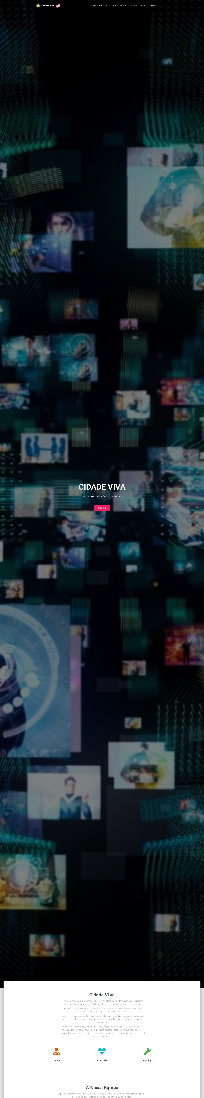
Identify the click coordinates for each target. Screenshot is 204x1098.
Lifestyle (164, 6)
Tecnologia (153, 6)
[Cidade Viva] (48, 6)
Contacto (133, 6)
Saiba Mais (102, 508)
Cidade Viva (97, 6)
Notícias (123, 6)
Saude (143, 6)
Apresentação (110, 6)
